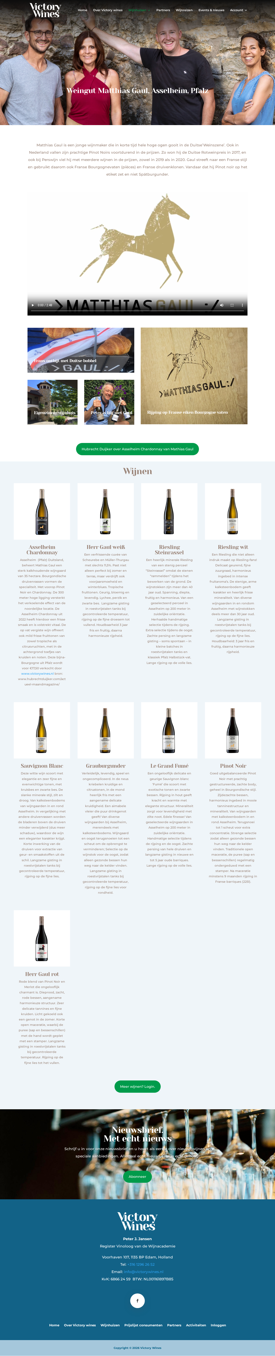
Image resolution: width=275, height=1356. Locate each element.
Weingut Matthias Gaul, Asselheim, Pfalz (137, 91)
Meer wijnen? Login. (137, 1087)
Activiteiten (196, 1325)
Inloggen (218, 1325)
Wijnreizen (184, 10)
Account (236, 10)
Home (82, 10)
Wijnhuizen (137, 10)
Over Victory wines (107, 10)
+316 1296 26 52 (141, 1264)
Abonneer (137, 1177)
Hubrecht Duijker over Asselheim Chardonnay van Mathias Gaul (137, 449)
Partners (163, 10)
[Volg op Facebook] (137, 1300)
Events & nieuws (211, 10)
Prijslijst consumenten (143, 1325)
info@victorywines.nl (143, 1272)
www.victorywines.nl (37, 674)
